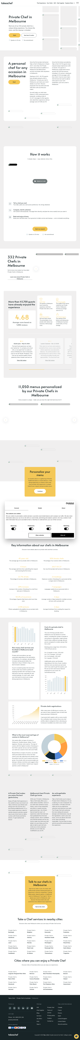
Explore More (69, 3)
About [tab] (63, 508)
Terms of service (49, 1011)
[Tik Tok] (27, 1008)
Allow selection (40, 535)
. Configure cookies (67, 1035)
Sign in (38, 1024)
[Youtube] (32, 1008)
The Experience (41, 3)
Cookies (49, 1018)
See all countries (62, 1024)
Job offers (39, 1018)
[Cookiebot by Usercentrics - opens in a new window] (67, 503)
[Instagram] (14, 1008)
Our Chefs (50, 3)
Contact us (50, 1021)
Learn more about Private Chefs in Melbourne (20, 278)
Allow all (62, 535)
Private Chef (50, 1007)
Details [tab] (40, 508)
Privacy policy (51, 1015)
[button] (36, 269)
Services (39, 1016)
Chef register (60, 3)
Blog (38, 1013)
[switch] (31, 529)
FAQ (38, 1021)
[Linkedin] (23, 1008)
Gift (55, 3)
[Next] (74, 420)
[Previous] (36, 269)
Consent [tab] (16, 508)
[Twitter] (18, 1008)
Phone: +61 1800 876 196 (16, 1017)
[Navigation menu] (77, 2)
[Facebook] (10, 1008)
